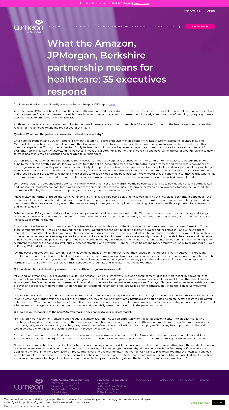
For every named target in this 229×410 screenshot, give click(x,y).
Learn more (141, 3)
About (170, 26)
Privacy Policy (144, 379)
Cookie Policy (167, 379)
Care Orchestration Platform (112, 26)
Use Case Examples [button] (80, 26)
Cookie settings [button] (200, 402)
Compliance (187, 379)
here (112, 104)
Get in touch (200, 26)
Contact (204, 379)
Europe (211, 10)
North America (191, 10)
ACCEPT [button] (218, 402)
